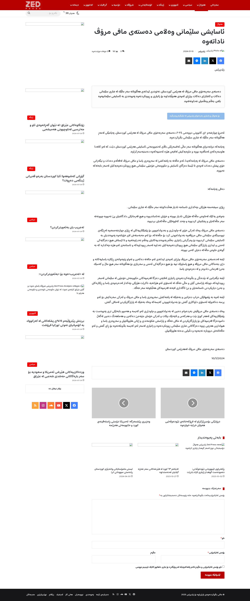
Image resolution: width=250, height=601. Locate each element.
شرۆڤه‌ (130, 5)
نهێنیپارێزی (42, 594)
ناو (222, 538)
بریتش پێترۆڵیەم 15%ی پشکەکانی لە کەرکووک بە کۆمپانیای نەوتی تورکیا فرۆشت (55, 323)
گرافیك (103, 5)
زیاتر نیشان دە (55, 388)
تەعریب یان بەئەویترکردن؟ (67, 227)
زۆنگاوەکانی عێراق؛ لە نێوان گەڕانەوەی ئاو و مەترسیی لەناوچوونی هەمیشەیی (57, 127)
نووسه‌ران (79, 594)
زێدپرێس (201, 51)
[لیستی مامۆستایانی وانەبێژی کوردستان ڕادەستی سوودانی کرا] (112, 454)
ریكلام (51, 594)
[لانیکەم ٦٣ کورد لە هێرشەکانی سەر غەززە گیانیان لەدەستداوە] (158, 454)
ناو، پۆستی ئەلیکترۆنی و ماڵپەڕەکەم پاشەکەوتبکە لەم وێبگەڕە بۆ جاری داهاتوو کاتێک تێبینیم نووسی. (178, 567)
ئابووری (174, 5)
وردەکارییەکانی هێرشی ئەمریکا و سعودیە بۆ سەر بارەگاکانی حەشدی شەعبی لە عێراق (56, 374)
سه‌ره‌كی (214, 5)
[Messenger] (196, 60)
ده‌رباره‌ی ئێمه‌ (102, 594)
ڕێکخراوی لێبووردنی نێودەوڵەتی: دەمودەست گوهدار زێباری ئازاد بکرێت (205, 471)
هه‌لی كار (69, 594)
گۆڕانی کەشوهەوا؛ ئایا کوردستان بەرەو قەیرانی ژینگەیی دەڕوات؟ (55, 178)
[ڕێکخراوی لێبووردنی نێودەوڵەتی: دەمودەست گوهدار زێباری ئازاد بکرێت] (204, 454)
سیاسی (188, 5)
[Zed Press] (34, 5)
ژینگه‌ (161, 5)
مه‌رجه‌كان (30, 594)
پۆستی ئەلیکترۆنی (216, 552)
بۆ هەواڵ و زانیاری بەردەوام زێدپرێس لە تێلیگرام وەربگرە (195, 116)
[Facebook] (220, 60)
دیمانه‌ (75, 5)
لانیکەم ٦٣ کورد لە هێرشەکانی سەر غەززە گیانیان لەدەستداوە (158, 471)
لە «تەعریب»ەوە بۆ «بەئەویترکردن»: (61, 274)
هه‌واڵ (202, 5)
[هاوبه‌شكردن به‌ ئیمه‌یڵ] (188, 60)
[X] (212, 60)
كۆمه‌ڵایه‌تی (146, 5)
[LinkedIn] (204, 60)
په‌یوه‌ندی (90, 594)
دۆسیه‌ (117, 5)
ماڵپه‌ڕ (152, 552)
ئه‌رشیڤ (59, 594)
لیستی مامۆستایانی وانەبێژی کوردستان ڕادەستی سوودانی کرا (113, 471)
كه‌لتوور (89, 5)
